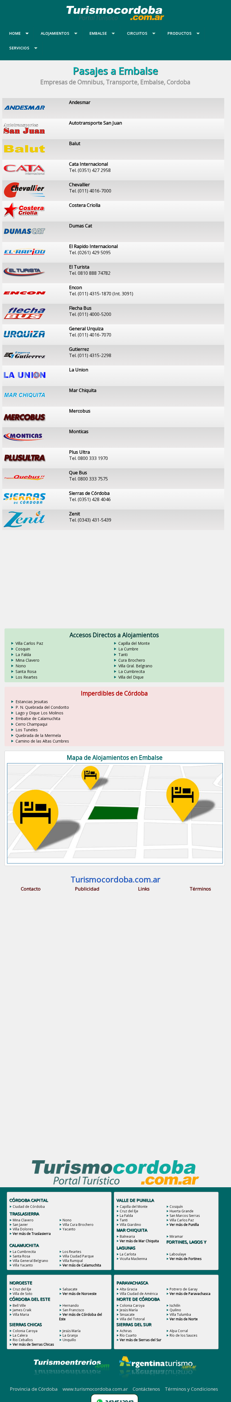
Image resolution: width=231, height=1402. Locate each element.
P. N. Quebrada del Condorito (42, 707)
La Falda (23, 654)
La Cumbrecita (131, 671)
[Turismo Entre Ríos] (71, 1382)
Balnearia (127, 1236)
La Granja (70, 1335)
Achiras (126, 1330)
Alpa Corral (179, 1330)
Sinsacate (127, 1314)
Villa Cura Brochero (78, 1224)
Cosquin (22, 649)
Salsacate (70, 1289)
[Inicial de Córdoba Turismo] (115, 20)
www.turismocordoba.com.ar (95, 1389)
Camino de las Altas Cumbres (42, 741)
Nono (20, 665)
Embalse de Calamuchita (37, 718)
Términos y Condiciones (191, 1389)
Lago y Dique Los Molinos (39, 713)
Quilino (175, 1310)
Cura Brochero (131, 660)
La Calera (20, 1335)
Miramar (176, 1236)
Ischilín (175, 1305)
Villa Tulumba (180, 1314)
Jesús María (72, 1330)
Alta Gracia (128, 1289)
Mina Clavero (27, 660)
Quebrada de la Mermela (38, 735)
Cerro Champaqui (31, 724)
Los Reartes (26, 677)
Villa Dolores (23, 1229)
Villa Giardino (130, 1224)
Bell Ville (19, 1305)
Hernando (71, 1305)
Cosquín (176, 1206)
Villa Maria (21, 1314)
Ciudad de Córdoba (29, 1206)
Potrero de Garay (183, 1289)
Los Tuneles (26, 729)
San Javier (20, 1224)
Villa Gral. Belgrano (135, 665)
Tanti (123, 654)
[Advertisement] (115, 575)
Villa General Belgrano (30, 1260)
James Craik (22, 1310)
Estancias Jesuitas (31, 701)
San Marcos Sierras (185, 1215)
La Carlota (128, 1254)
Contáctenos (146, 1389)
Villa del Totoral (132, 1319)
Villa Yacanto (23, 1265)
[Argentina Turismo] (157, 1382)
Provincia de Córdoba (34, 1389)
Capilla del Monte (134, 643)
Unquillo (69, 1339)
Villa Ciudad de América (139, 1293)
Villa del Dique (131, 677)
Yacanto (69, 1229)
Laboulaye (178, 1254)
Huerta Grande (182, 1211)
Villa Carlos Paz (29, 643)
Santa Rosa (25, 671)
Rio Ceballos (23, 1339)
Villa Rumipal (73, 1260)
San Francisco (73, 1310)
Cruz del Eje (129, 1211)
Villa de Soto (22, 1293)
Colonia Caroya (25, 1330)
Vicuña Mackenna (133, 1258)
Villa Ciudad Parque (78, 1256)
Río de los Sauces (183, 1335)
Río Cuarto (128, 1335)
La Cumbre (128, 649)
